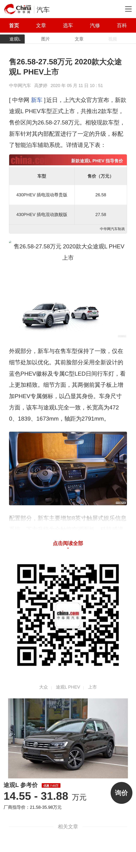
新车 (36, 100)
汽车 (43, 9)
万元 (45, 797)
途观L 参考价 (31, 785)
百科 (122, 25)
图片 (45, 38)
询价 (121, 792)
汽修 (95, 25)
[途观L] (68, 738)
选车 (68, 25)
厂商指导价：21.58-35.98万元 (33, 807)
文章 (41, 25)
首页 (14, 25)
